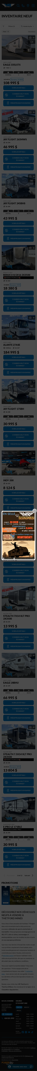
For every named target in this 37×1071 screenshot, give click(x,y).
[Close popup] (35, 511)
